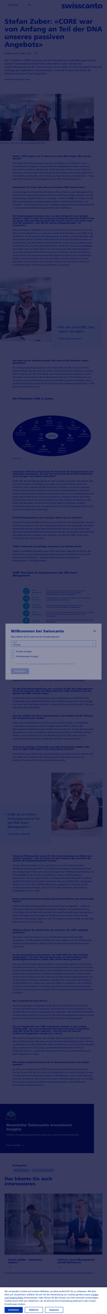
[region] (53, 1300)
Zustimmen (13, 1310)
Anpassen (54, 1310)
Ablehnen (34, 1310)
